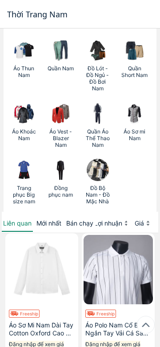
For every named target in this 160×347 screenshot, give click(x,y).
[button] (17, 223)
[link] (23, 65)
